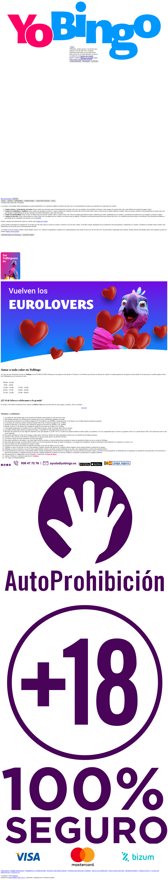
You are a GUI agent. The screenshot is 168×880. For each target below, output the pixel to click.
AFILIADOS (5, 871)
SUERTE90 (23, 380)
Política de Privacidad (12, 231)
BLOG (53, 201)
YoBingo (36, 456)
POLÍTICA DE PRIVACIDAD (57, 871)
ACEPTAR (95, 61)
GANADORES (19, 201)
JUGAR (84, 408)
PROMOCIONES (29, 201)
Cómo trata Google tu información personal (83, 58)
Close (72, 47)
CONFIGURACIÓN (75, 61)
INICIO (3, 201)
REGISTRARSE (6, 199)
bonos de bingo (51, 454)
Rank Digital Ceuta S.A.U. (17, 877)
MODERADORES (131, 871)
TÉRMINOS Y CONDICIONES (35, 871)
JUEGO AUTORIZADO (100, 871)
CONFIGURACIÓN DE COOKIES (79, 871)
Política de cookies (42, 221)
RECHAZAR (86, 61)
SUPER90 (8, 380)
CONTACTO (15, 872)
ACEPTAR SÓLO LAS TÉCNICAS (11, 235)
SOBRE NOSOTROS (17, 871)
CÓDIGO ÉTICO (144, 871)
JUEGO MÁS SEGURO (43, 201)
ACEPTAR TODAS (28, 235)
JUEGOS (10, 201)
